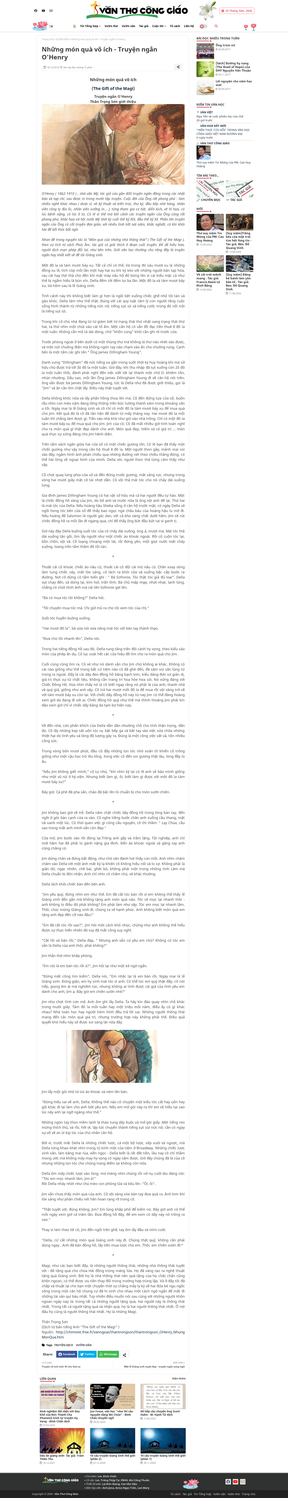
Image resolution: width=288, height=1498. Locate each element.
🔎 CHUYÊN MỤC (209, 200)
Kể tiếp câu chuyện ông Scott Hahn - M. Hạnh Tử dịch (160, 1413)
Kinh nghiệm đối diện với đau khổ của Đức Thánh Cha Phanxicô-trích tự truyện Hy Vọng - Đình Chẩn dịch (60, 1416)
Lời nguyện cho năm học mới (234, 83)
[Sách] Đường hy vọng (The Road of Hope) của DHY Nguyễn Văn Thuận (233, 66)
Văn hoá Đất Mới (213, 126)
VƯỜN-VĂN (62, 39)
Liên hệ (189, 26)
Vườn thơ (111, 26)
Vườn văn (128, 26)
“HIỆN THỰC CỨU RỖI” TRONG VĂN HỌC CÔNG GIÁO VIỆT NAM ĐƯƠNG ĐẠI (223, 132)
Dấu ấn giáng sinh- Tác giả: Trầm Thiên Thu (62, 1457)
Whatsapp (110, 1354)
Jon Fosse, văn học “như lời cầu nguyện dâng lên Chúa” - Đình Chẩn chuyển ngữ (111, 1415)
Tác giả (143, 26)
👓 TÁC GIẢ (234, 200)
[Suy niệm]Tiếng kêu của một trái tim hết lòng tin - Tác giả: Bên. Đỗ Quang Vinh (238, 240)
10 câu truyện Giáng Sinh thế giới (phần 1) (163, 1457)
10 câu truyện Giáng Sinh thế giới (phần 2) (112, 1457)
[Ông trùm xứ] (205, 51)
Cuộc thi (157, 26)
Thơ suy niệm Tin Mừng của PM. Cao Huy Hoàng (210, 236)
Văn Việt (206, 112)
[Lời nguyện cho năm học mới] (205, 87)
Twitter (89, 1354)
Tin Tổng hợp (89, 26)
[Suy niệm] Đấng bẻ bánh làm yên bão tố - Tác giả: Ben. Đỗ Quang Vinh (238, 282)
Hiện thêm (179, 1378)
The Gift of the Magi (113, 88)
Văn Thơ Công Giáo (215, 143)
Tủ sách (175, 26)
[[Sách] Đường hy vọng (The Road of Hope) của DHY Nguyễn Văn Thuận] (205, 69)
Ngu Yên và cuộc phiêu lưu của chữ (220, 116)
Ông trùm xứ (225, 45)
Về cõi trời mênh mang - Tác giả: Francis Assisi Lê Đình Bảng (209, 280)
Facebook (69, 1354)
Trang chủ (47, 39)
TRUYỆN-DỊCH (63, 1345)
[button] (216, 26)
